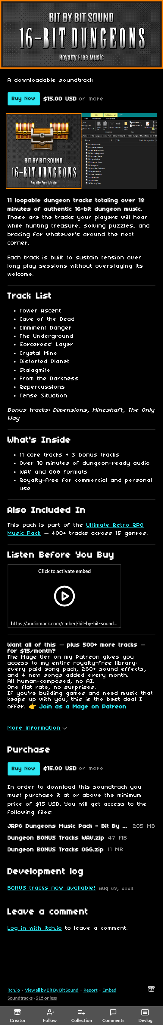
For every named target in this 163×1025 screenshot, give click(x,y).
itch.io (14, 990)
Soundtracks (20, 998)
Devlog (145, 1020)
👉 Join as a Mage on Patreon (78, 707)
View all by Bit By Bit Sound (51, 990)
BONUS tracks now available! (52, 888)
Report (90, 990)
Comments (113, 1020)
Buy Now (24, 99)
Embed (109, 990)
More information (34, 728)
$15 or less (46, 998)
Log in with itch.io (35, 928)
